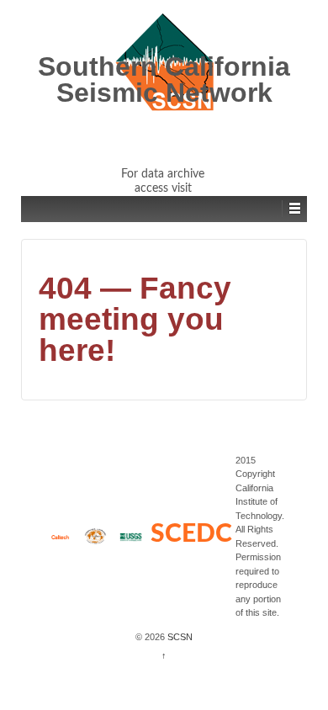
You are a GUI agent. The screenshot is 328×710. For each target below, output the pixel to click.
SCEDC (191, 534)
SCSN (179, 637)
